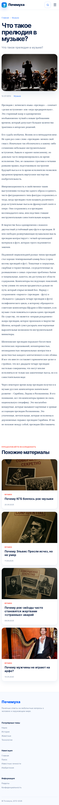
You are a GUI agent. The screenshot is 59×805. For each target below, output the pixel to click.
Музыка (15, 18)
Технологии (7, 740)
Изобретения (8, 768)
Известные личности (11, 763)
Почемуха (11, 702)
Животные (6, 736)
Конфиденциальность (11, 787)
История (5, 732)
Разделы (5, 783)
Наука (4, 728)
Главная (5, 18)
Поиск (4, 759)
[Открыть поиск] (48, 5)
